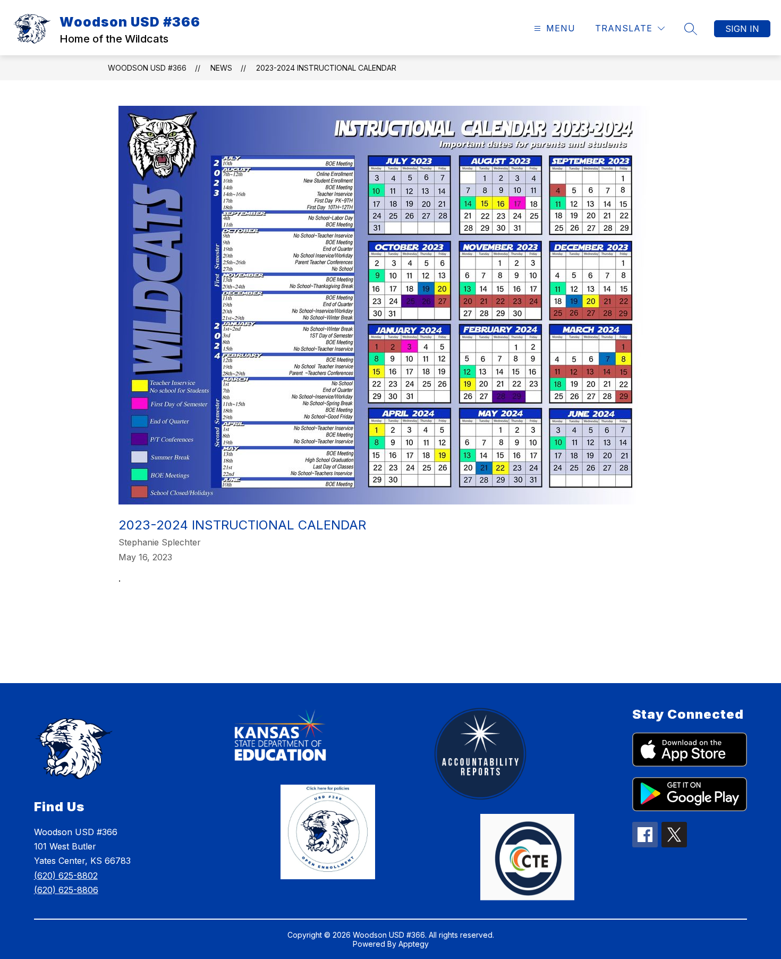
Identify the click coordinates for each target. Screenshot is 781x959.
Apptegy (413, 943)
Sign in (742, 28)
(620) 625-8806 (66, 890)
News (221, 67)
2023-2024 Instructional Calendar (326, 67)
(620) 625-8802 (66, 875)
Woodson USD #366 (147, 67)
